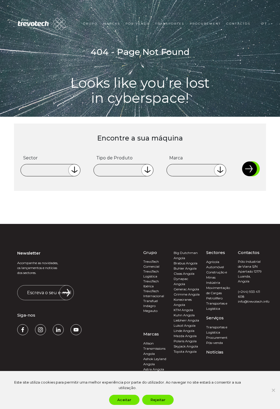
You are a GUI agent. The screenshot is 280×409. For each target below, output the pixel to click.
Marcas (111, 23)
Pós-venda (138, 23)
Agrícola (212, 262)
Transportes (169, 23)
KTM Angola (183, 310)
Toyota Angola (185, 351)
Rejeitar (157, 400)
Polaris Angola (185, 341)
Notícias (214, 352)
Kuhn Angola (184, 315)
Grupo (90, 23)
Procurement (205, 23)
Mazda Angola (185, 336)
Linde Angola (184, 331)
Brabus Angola (185, 263)
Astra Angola (153, 369)
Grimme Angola (187, 294)
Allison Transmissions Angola (154, 348)
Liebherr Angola (186, 320)
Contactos (238, 23)
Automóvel (215, 267)
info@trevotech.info (253, 301)
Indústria (213, 283)
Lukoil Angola (185, 325)
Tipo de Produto (114, 157)
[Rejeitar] (273, 390)
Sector (30, 157)
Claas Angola (184, 273)
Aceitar (124, 400)
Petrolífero (214, 298)
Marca (176, 157)
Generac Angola (186, 289)
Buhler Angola (185, 268)
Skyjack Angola (186, 346)
